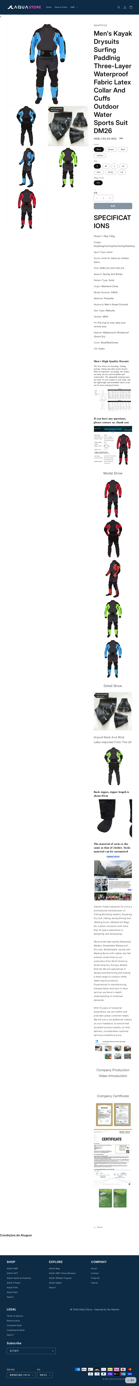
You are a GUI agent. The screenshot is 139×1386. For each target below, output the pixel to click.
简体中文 (43, 1375)
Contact (95, 1273)
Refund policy (13, 1320)
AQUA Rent (12, 1292)
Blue (99, 149)
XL (123, 166)
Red (123, 149)
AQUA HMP (12, 1268)
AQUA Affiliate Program (60, 1278)
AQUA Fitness (13, 1283)
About (94, 1268)
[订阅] (53, 1351)
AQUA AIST (12, 1273)
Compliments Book (16, 1330)
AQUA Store (113, 1379)
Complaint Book (14, 1325)
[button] (74, 7)
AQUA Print (12, 1287)
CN (98, 183)
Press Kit (95, 1278)
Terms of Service (15, 1316)
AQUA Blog (54, 1268)
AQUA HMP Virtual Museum (62, 1273)
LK (122, 172)
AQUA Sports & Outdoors (19, 1278)
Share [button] (99, 1227)
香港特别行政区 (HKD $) (20, 1375)
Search (10, 1297)
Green (111, 149)
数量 (95, 193)
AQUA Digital (55, 1283)
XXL (99, 172)
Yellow (100, 155)
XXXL (110, 172)
